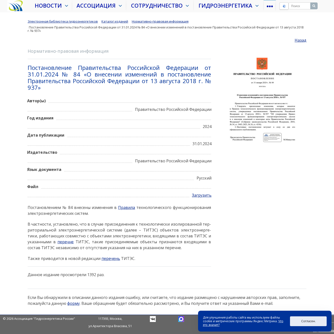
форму (73, 303)
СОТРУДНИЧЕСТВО (158, 5)
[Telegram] (181, 318)
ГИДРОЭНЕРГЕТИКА (227, 5)
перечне (65, 241)
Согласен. (308, 321)
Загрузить (202, 195)
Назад (300, 40)
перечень (110, 258)
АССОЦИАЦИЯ (98, 5)
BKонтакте (153, 319)
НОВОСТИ (50, 5)
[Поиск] (314, 5)
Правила (126, 207)
